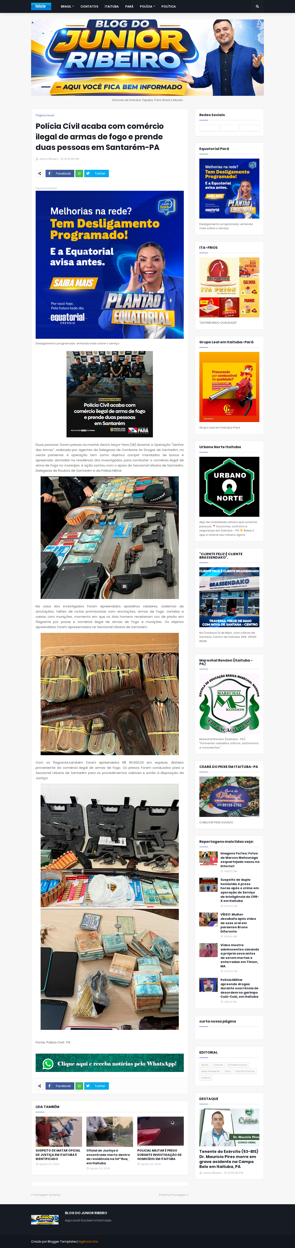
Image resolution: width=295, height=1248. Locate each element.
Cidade (218, 1065)
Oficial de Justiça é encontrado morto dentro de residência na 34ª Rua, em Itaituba (108, 1157)
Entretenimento (237, 1065)
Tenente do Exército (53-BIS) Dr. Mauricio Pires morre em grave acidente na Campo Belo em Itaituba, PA (228, 1159)
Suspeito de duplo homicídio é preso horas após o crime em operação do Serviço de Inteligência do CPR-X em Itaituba (239, 890)
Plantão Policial (245, 1071)
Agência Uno (88, 1241)
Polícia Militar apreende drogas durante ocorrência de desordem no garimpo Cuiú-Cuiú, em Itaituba (239, 988)
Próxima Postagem (172, 1195)
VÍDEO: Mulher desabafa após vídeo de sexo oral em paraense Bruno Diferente (238, 922)
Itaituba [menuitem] (112, 6)
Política (205, 1077)
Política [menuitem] (169, 6)
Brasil (204, 1065)
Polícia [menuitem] (146, 6)
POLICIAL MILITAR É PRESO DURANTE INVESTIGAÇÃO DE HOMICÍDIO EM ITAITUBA (159, 1155)
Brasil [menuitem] (66, 6)
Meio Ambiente (210, 1071)
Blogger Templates (62, 1241)
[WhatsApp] (79, 173)
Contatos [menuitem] (89, 6)
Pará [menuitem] (129, 6)
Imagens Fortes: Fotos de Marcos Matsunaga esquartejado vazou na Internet (239, 859)
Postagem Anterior (47, 1195)
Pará (227, 1071)
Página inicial (45, 115)
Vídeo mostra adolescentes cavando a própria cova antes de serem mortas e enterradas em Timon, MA (239, 955)
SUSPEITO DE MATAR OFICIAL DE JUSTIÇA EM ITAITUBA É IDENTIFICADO (58, 1155)
